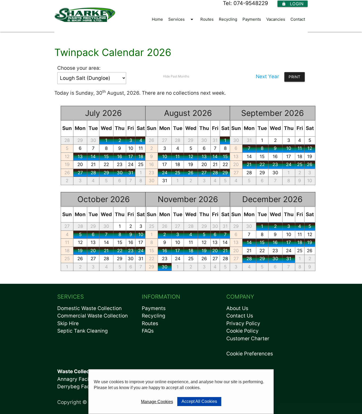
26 (67, 172)
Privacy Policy (243, 323)
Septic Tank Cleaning (82, 331)
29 (80, 140)
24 (131, 164)
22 (106, 164)
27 (80, 172)
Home (157, 19)
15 (106, 156)
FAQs (148, 331)
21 (93, 164)
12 (67, 156)
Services (181, 19)
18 (177, 164)
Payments (251, 19)
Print (295, 77)
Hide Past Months (176, 76)
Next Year (267, 76)
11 (177, 156)
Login (293, 3)
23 (119, 164)
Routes (207, 19)
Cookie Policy (242, 331)
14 (93, 156)
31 (130, 172)
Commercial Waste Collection (92, 316)
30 (93, 140)
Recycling (228, 19)
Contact (297, 19)
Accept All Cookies (199, 401)
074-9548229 (250, 3)
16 (119, 156)
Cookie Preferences (249, 354)
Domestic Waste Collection (89, 308)
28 (67, 140)
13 (80, 156)
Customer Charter (247, 338)
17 (130, 156)
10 (130, 148)
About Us (237, 308)
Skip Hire (68, 323)
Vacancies (275, 19)
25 (177, 172)
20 (80, 164)
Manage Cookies (157, 401)
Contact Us (239, 316)
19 (67, 164)
